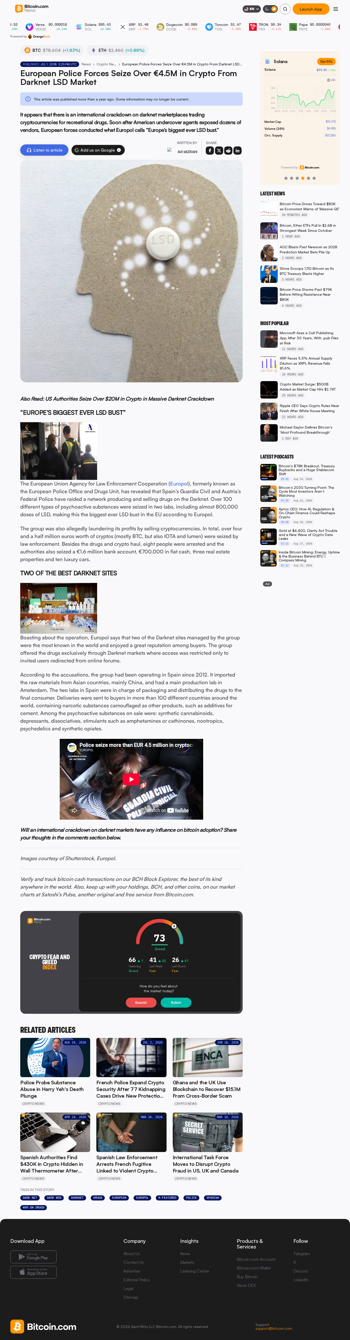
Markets (187, 1262)
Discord (300, 1271)
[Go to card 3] (297, 178)
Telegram (301, 1253)
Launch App (311, 9)
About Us (131, 1253)
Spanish (213, 1197)
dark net (30, 1197)
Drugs (97, 1197)
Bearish (141, 1002)
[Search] (285, 9)
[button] (119, 150)
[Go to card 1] (285, 178)
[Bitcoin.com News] (31, 9)
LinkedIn (300, 1279)
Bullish (176, 1002)
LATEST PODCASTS (277, 457)
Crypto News (106, 64)
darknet (77, 1197)
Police (191, 1197)
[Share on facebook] (210, 150)
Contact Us (133, 1262)
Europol (179, 483)
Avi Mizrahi (187, 152)
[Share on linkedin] (237, 150)
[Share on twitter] (219, 150)
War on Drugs (33, 1207)
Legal (128, 1288)
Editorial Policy (136, 1279)
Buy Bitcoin (247, 1276)
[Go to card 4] (302, 178)
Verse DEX (246, 1285)
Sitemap (130, 1297)
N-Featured (167, 1197)
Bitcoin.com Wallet (254, 1267)
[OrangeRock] (39, 36)
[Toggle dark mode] (270, 9)
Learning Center (194, 1271)
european (119, 1197)
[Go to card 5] (308, 178)
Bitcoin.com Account (256, 1259)
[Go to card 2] (291, 178)
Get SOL (326, 61)
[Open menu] (336, 9)
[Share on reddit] (228, 150)
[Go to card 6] (314, 178)
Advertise (131, 1271)
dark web (54, 1197)
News (86, 64)
